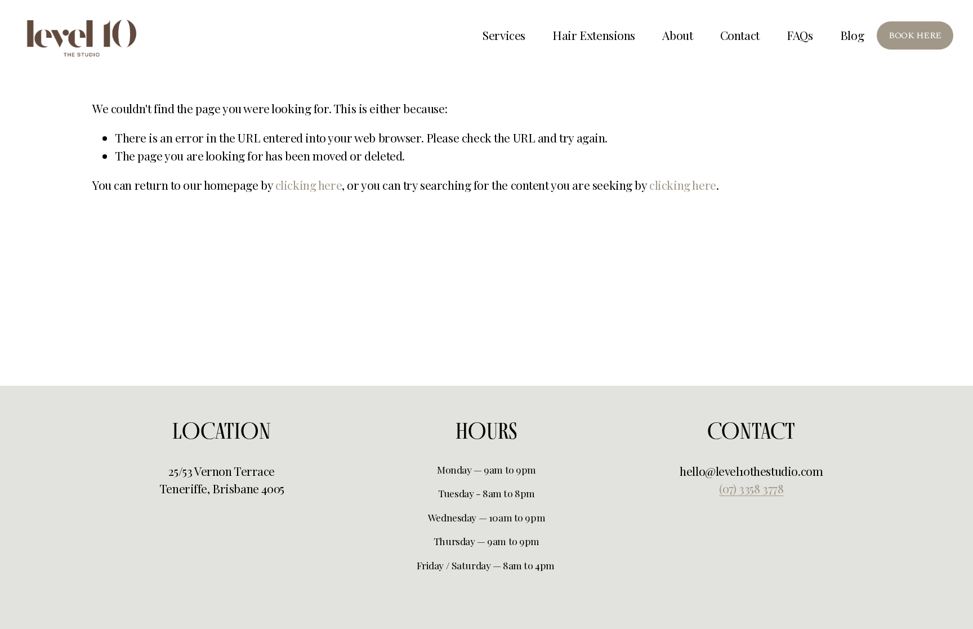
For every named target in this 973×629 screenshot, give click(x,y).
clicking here (308, 185)
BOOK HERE (915, 35)
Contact (740, 35)
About (677, 35)
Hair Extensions (593, 35)
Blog (852, 35)
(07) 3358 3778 (751, 488)
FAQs (800, 35)
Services (504, 35)
